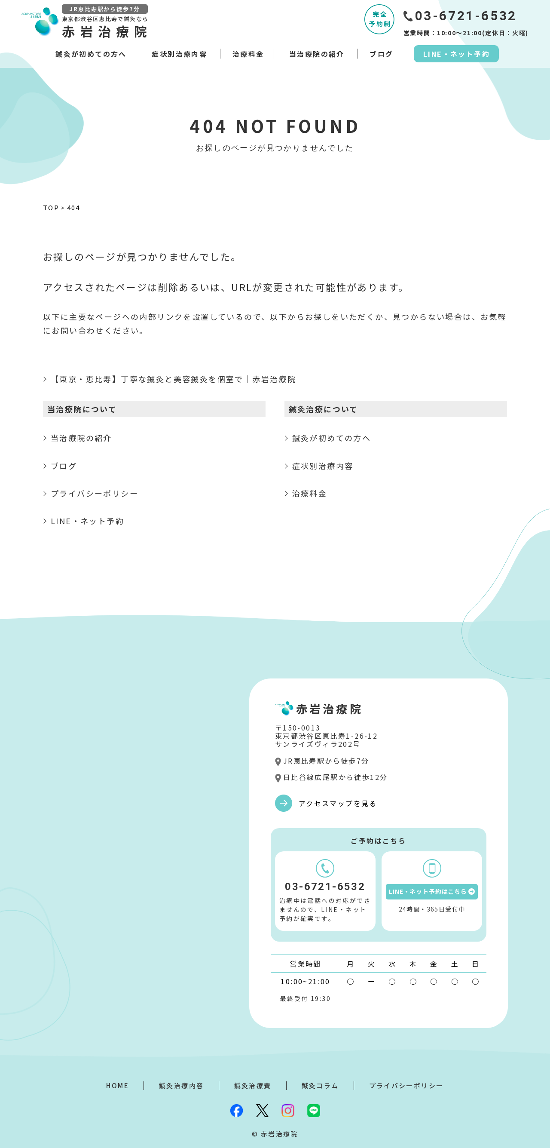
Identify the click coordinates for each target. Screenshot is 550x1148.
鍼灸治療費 (253, 1085)
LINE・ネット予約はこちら (428, 891)
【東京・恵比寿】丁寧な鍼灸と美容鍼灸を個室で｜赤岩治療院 (173, 378)
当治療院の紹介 (317, 54)
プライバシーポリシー (94, 493)
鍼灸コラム (320, 1085)
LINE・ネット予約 (456, 53)
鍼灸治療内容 (181, 1085)
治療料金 (248, 54)
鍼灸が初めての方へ (91, 54)
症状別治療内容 (179, 54)
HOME (117, 1085)
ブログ (381, 54)
